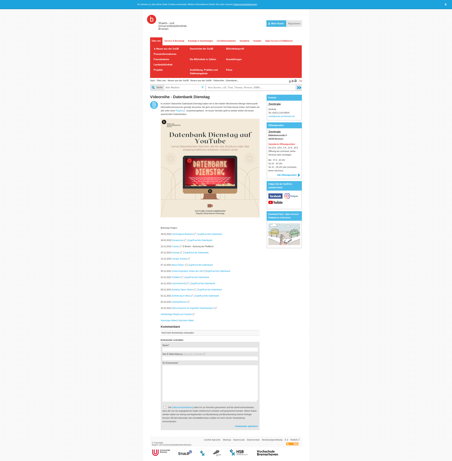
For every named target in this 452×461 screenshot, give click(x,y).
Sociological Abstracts (182, 234)
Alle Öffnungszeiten (287, 175)
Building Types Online (182, 289)
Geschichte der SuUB (201, 48)
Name (165, 345)
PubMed (176, 277)
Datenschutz (253, 440)
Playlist (179, 110)
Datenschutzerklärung (182, 407)
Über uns (156, 41)
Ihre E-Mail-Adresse (183, 354)
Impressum (239, 440)
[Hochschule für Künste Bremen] (217, 455)
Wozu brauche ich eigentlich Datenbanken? (193, 308)
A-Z (286, 440)
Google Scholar (179, 259)
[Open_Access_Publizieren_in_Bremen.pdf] (284, 244)
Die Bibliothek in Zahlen (203, 59)
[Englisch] (300, 81)
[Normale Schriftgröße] (289, 82)
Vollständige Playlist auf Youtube (176, 314)
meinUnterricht (179, 283)
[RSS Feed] (292, 444)
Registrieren (294, 23)
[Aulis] (202, 455)
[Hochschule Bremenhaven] (268, 455)
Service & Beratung (174, 41)
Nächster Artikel (186, 320)
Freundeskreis (161, 59)
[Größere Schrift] (292, 82)
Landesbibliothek (163, 64)
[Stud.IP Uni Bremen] (185, 455)
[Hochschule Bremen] (239, 455)
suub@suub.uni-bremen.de (281, 116)
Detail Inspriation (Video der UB (187, 271)
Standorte (244, 41)
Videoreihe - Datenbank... (225, 80)
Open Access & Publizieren (279, 41)
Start (152, 80)
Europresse (177, 240)
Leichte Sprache (212, 440)
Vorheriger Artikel (169, 320)
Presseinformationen (165, 54)
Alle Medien (172, 87)
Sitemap (227, 440)
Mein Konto (277, 23)
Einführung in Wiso (181, 296)
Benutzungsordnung (272, 440)
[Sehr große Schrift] (295, 82)
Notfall (293, 440)
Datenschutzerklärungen (245, 4)
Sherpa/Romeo (179, 302)
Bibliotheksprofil (235, 48)
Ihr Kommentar (170, 363)
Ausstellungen (234, 59)
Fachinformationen (226, 41)
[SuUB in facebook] (276, 198)
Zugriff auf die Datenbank (210, 234)
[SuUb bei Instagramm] (292, 198)
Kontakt (257, 41)
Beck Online (178, 265)
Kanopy (176, 252)
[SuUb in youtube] (275, 204)
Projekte (158, 70)
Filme (229, 70)
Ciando (175, 246)
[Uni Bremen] (161, 455)
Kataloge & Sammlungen (200, 41)
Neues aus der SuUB (167, 48)
